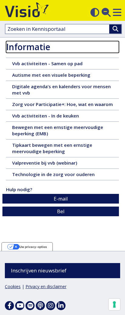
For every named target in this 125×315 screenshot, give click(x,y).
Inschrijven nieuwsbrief (38, 270)
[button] (117, 12)
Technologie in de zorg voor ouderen (62, 175)
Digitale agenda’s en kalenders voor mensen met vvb (61, 90)
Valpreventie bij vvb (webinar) (55, 164)
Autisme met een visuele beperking (62, 76)
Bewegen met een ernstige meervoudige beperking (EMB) (57, 131)
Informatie (28, 47)
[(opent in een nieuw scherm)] (19, 305)
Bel (60, 211)
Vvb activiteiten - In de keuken (54, 116)
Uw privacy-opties (33, 247)
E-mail (61, 198)
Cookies (13, 286)
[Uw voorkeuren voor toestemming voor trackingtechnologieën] (114, 304)
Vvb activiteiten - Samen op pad (57, 64)
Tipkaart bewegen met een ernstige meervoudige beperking (52, 149)
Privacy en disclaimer (45, 286)
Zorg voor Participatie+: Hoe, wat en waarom (65, 105)
